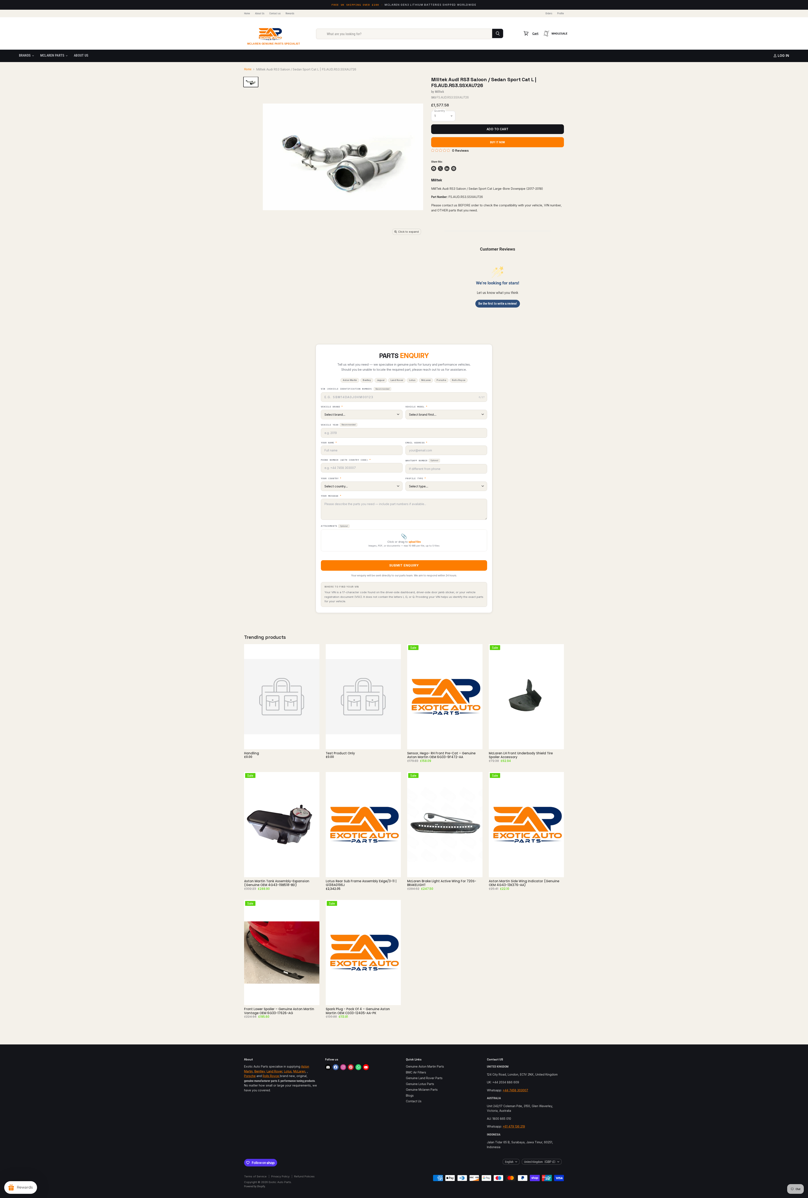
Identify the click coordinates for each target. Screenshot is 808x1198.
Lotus (288, 1071)
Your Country (331, 478)
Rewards (290, 13)
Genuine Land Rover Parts (424, 1078)
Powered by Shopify (254, 1186)
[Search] (497, 33)
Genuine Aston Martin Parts (425, 1066)
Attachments (334, 526)
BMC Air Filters (416, 1072)
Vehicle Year (338, 424)
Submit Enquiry (404, 565)
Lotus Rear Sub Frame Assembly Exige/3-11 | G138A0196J (361, 883)
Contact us (274, 13)
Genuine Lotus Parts (420, 1084)
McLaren (299, 1071)
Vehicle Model (416, 407)
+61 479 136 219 (514, 1126)
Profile (560, 13)
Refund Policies (304, 1176)
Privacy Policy (280, 1176)
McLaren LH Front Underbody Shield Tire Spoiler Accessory (521, 755)
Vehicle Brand (332, 407)
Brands (25, 55)
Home (247, 13)
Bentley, (260, 1071)
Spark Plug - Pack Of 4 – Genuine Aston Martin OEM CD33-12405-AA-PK (358, 1011)
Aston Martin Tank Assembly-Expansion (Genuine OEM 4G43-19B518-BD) (276, 883)
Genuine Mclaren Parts (422, 1089)
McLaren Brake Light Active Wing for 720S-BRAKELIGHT (441, 883)
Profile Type (415, 478)
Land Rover (274, 1071)
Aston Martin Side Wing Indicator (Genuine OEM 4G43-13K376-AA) (524, 883)
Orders (548, 13)
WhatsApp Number (421, 460)
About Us (259, 13)
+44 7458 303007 (515, 1090)
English (509, 1162)
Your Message (331, 496)
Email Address (416, 443)
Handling (251, 753)
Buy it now (497, 142)
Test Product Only (340, 753)
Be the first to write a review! (497, 303)
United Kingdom (540, 1162)
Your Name (329, 443)
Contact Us (413, 1101)
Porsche (250, 1076)
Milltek (439, 92)
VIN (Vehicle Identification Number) (355, 388)
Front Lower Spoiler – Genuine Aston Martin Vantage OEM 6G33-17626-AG (279, 1011)
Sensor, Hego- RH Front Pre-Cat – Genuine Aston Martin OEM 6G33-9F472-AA (441, 755)
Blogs (410, 1095)
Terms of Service (255, 1176)
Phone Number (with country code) (346, 460)
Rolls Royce (271, 1076)
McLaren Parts (52, 55)
